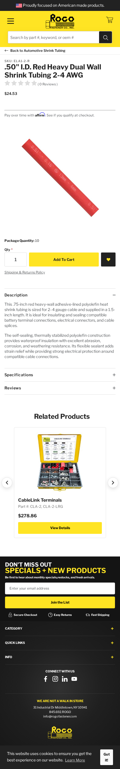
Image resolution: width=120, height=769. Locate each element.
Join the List (60, 602)
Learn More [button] (75, 760)
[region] (60, 334)
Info (8, 657)
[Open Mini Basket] (109, 20)
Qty (7, 249)
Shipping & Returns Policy (24, 272)
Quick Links (15, 643)
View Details (60, 528)
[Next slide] (113, 482)
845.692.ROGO (60, 712)
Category (13, 628)
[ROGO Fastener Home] (60, 732)
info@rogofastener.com (60, 716)
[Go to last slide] (7, 482)
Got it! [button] (107, 757)
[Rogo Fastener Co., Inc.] (60, 21)
